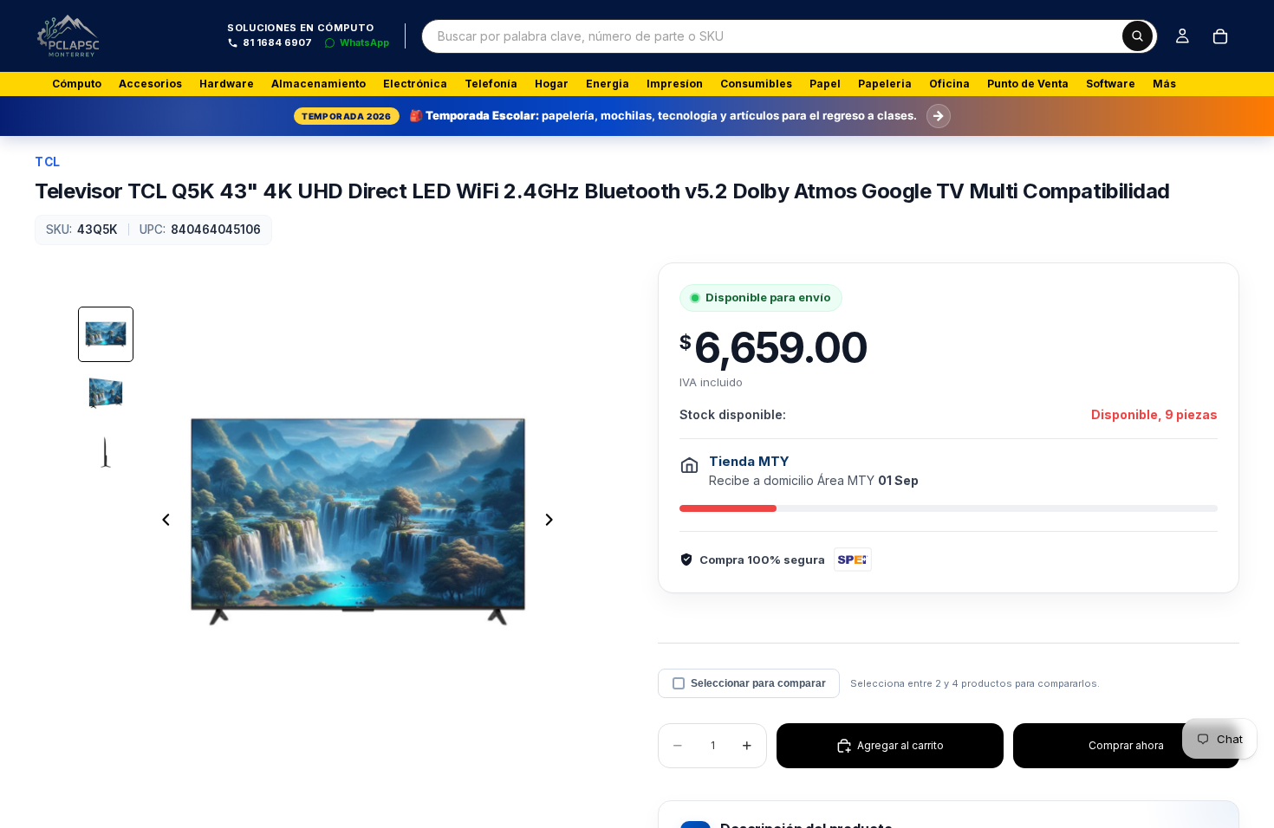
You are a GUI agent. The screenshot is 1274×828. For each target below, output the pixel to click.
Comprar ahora (1126, 745)
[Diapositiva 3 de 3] (106, 452)
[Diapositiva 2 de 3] (106, 393)
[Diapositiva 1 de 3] (106, 334)
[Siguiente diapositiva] (554, 521)
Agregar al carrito (900, 745)
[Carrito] (1220, 36)
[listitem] (1164, 84)
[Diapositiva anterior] (161, 521)
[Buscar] (1137, 36)
